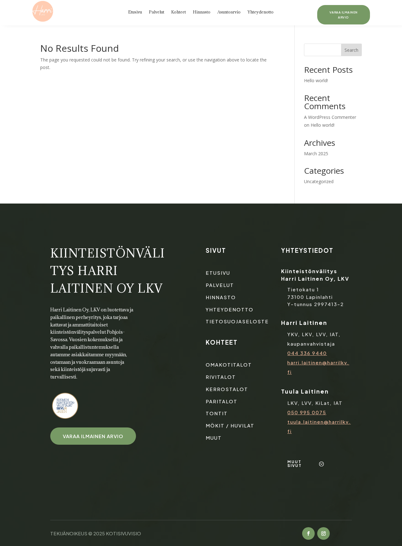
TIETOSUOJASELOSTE (237, 321)
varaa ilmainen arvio (93, 436)
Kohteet (178, 12)
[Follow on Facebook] (308, 533)
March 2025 (316, 153)
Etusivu (135, 12)
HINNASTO (221, 297)
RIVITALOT (221, 377)
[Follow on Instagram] (323, 533)
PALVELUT (220, 285)
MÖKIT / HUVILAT (230, 425)
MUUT (214, 438)
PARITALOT (221, 401)
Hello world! (316, 80)
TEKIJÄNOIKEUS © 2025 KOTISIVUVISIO (95, 533)
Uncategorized (319, 181)
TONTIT (217, 413)
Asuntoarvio (229, 12)
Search (351, 50)
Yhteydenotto (260, 12)
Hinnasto (201, 12)
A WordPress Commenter (330, 117)
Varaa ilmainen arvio (343, 14)
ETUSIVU (218, 273)
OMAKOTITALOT (229, 365)
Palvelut (156, 12)
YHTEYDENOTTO (229, 309)
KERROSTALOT (227, 389)
